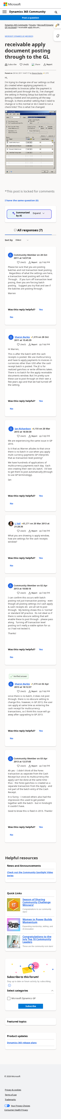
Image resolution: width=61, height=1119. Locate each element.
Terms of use (11, 1094)
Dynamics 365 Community (27, 11)
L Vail (17, 523)
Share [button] (37, 64)
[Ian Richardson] (10, 428)
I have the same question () (21, 200)
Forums (32, 25)
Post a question (30, 17)
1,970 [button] (46, 73)
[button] (56, 12)
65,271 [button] (26, 523)
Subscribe (30, 1006)
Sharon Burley (37, 73)
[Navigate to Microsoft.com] (12, 4)
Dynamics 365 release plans (22, 1042)
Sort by (9, 240)
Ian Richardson (23, 428)
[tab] (28, 231)
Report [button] (49, 64)
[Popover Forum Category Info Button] (9, 985)
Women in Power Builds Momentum (37, 921)
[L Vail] (10, 523)
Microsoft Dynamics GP (23, 998)
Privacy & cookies (13, 1089)
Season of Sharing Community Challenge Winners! (37, 902)
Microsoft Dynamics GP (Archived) (19, 36)
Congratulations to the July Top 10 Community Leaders (37, 939)
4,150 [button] (36, 428)
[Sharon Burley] (10, 337)
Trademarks (10, 1099)
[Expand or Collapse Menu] (4, 12)
